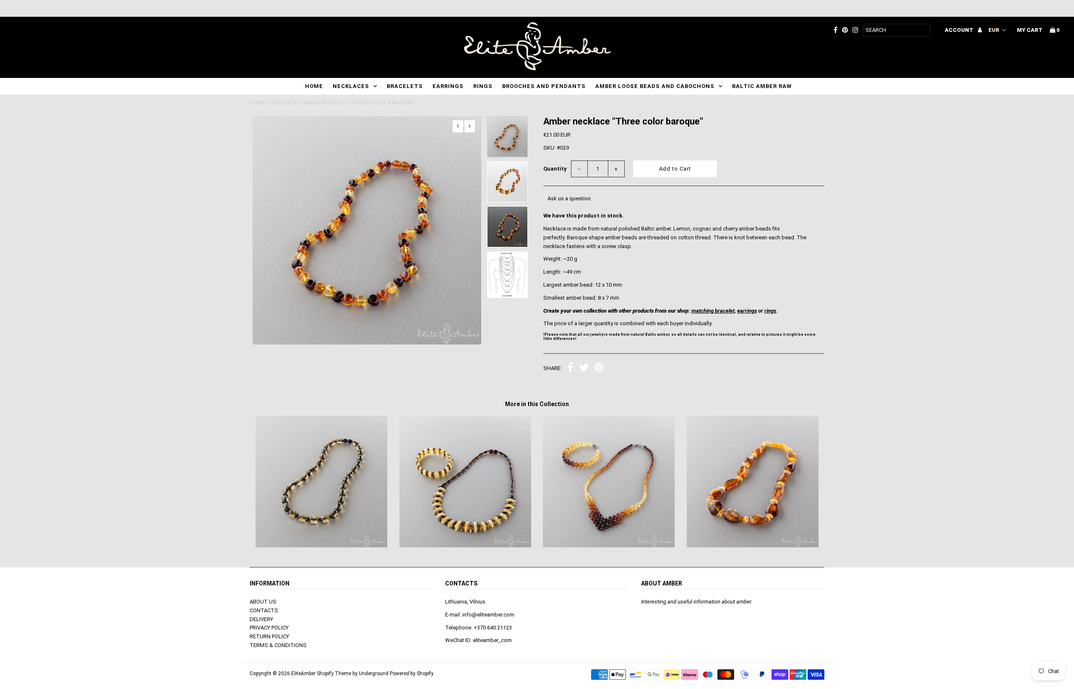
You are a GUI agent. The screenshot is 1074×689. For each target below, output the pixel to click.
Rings (483, 86)
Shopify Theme (334, 673)
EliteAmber (303, 673)
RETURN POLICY (269, 636)
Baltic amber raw (762, 86)
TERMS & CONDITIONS (278, 645)
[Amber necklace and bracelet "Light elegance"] (465, 545)
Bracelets (405, 86)
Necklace (284, 103)
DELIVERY (261, 619)
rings (770, 311)
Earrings (448, 86)
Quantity (555, 169)
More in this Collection (537, 404)
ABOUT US (263, 601)
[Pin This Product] (599, 368)
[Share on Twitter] (584, 368)
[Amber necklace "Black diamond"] (321, 545)
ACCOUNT (960, 30)
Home (314, 86)
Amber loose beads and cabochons (654, 86)
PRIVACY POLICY (269, 627)
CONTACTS (264, 610)
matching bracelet (713, 311)
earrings (747, 311)
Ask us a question (569, 198)
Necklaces (351, 86)
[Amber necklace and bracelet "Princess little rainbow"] (609, 545)
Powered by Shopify (411, 673)
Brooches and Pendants (544, 86)
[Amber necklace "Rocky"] (753, 545)
